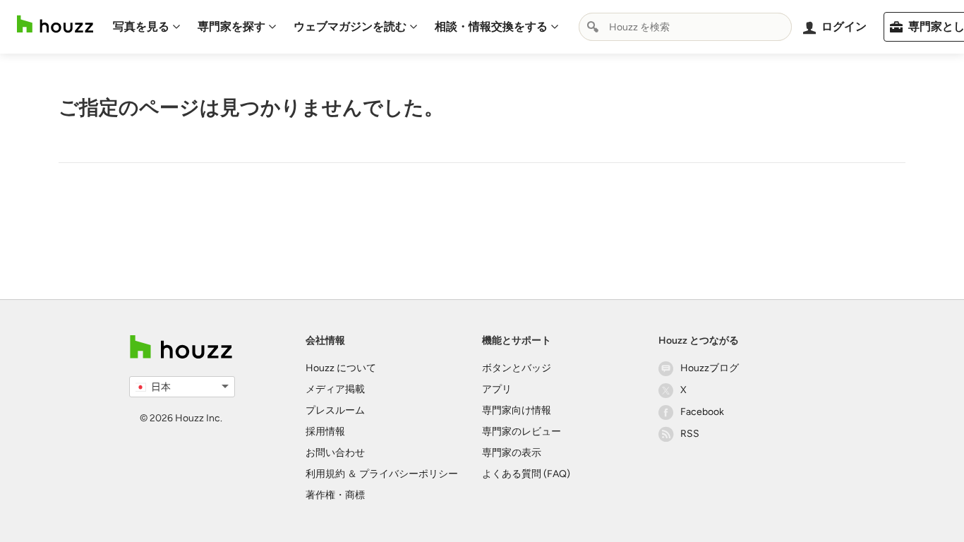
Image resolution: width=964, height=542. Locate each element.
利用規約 (325, 474)
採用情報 (325, 432)
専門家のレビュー (521, 432)
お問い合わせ (335, 453)
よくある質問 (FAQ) (526, 474)
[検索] (593, 27)
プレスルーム (335, 410)
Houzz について (341, 368)
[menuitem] (146, 27)
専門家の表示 (511, 453)
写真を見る (141, 26)
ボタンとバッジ (516, 368)
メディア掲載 (335, 389)
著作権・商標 (335, 495)
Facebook (702, 412)
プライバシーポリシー (408, 474)
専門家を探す (231, 26)
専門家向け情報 (516, 410)
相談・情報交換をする (491, 26)
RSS (689, 434)
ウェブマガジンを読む (350, 26)
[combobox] (685, 27)
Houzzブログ (709, 368)
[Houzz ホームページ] (55, 24)
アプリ (497, 389)
